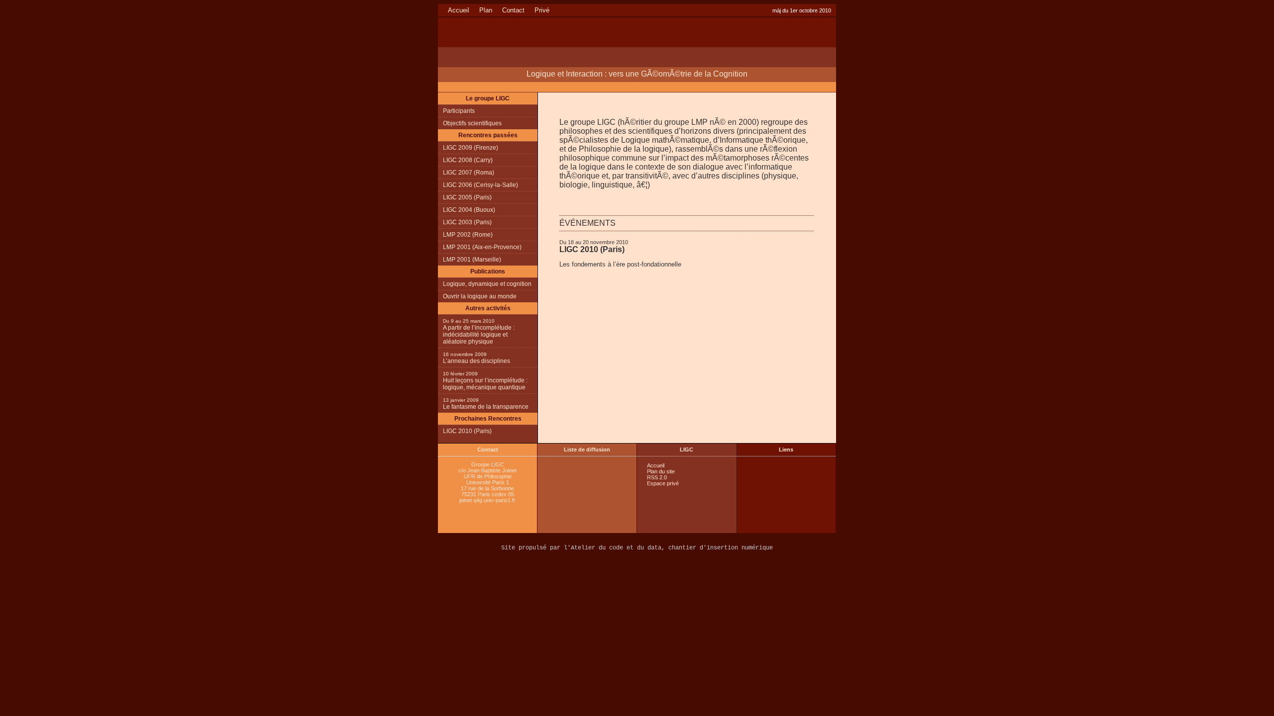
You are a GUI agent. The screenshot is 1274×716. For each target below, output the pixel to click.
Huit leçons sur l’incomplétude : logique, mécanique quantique (485, 384)
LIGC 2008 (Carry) (468, 160)
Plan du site (661, 471)
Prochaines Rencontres (488, 418)
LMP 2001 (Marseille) (472, 259)
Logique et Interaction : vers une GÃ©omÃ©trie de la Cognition (637, 74)
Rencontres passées (488, 135)
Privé (541, 10)
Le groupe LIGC (488, 98)
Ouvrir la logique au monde (480, 296)
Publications (487, 271)
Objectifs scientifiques (472, 123)
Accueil (458, 10)
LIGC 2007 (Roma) (468, 172)
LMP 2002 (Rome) (468, 234)
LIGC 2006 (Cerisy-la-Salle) (480, 184)
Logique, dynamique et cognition (487, 283)
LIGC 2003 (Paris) (467, 222)
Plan (485, 10)
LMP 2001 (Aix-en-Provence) (482, 247)
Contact (513, 10)
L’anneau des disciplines (476, 361)
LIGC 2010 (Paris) (592, 249)
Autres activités (488, 308)
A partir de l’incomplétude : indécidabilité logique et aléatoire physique (479, 334)
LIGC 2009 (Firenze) (470, 147)
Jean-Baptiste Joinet (492, 470)
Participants (459, 110)
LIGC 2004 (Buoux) (469, 209)
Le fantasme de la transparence (486, 406)
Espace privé (663, 483)
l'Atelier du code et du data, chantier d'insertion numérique (668, 547)
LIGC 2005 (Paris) (467, 197)
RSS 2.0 (657, 477)
